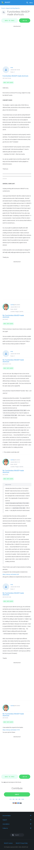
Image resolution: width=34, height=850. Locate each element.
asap (11, 67)
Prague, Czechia (19, 311)
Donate (17, 794)
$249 (23, 799)
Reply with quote (8, 82)
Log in (25, 20)
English (17, 835)
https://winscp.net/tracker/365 (11, 574)
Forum (3, 8)
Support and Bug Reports (12, 8)
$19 (11, 799)
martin (12, 304)
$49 (16, 799)
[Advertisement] (17, 44)
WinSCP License (8, 843)
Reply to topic (9, 20)
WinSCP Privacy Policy (22, 843)
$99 (19, 799)
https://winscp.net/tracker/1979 (11, 730)
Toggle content (17, 816)
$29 (13, 799)
